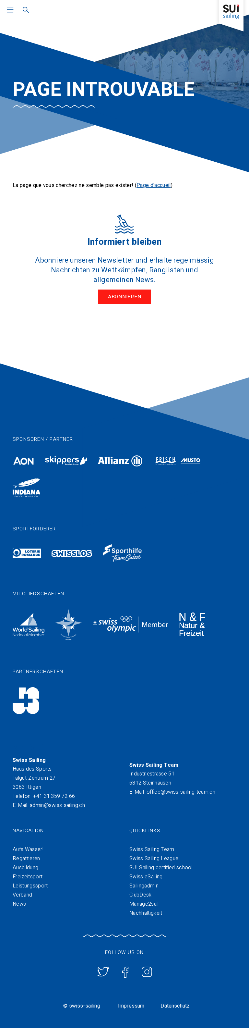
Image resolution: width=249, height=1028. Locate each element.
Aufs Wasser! (28, 849)
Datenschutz (175, 1006)
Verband (22, 895)
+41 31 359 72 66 (54, 796)
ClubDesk (140, 895)
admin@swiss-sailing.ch (57, 805)
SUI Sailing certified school (161, 868)
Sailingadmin (144, 886)
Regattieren (26, 858)
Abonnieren (124, 296)
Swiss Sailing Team (151, 849)
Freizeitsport (27, 877)
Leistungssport (30, 886)
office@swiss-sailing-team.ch (181, 792)
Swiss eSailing (145, 877)
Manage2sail (144, 904)
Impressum (131, 1006)
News (19, 904)
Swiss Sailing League (153, 858)
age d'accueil (155, 185)
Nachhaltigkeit (145, 913)
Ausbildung (25, 868)
